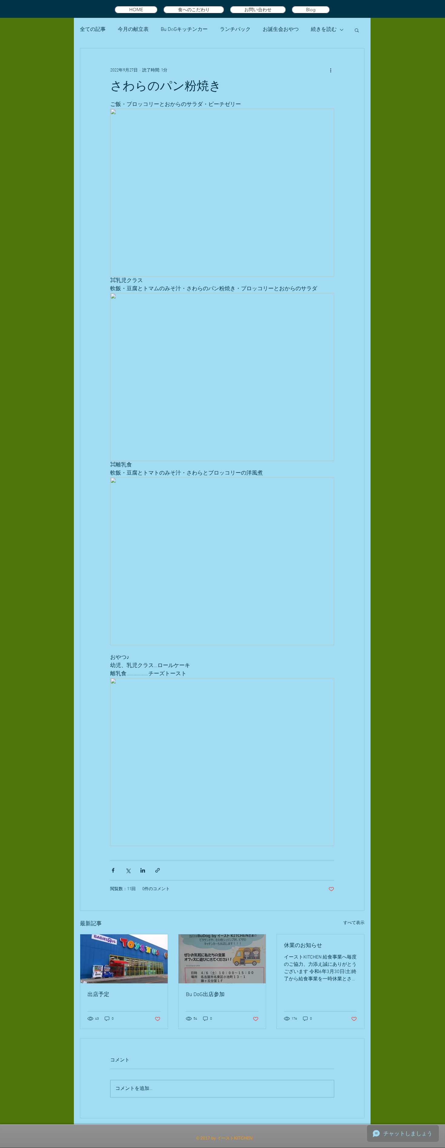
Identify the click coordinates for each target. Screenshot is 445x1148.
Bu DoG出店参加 (205, 995)
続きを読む (324, 30)
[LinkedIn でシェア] (143, 870)
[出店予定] (124, 958)
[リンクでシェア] (157, 870)
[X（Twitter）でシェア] (128, 870)
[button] (357, 30)
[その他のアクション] (330, 70)
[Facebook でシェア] (113, 870)
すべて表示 (353, 923)
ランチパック (235, 30)
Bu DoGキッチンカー (184, 30)
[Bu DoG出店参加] (222, 958)
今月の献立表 (133, 30)
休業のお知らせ (303, 945)
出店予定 (98, 995)
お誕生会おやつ (281, 30)
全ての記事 (93, 30)
